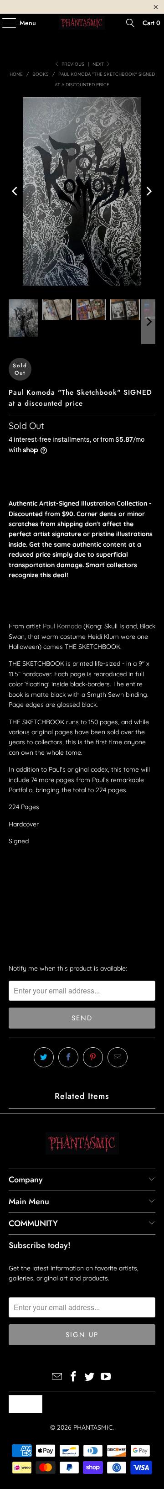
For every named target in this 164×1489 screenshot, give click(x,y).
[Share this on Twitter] (44, 1057)
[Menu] (4, 23)
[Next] (148, 191)
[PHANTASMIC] (82, 23)
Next (98, 64)
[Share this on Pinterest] (93, 1057)
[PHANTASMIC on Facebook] (73, 1377)
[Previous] (15, 191)
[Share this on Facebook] (68, 1057)
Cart (151, 22)
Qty (14, 858)
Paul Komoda (62, 626)
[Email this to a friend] (118, 1057)
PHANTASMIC (93, 1427)
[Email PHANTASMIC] (57, 1377)
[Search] (130, 23)
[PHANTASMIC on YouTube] (106, 1377)
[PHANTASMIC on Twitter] (90, 1377)
